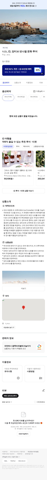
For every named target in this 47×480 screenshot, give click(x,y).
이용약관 (4, 451)
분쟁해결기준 (29, 454)
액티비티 (26, 146)
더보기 (23, 288)
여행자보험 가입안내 (8, 454)
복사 (8, 323)
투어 (17, 146)
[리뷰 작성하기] (43, 390)
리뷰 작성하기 (23, 434)
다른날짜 (39, 91)
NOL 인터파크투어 (10, 396)
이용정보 (29, 83)
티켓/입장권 (8, 146)
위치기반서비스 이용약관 (17, 451)
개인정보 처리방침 (33, 451)
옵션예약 (6, 83)
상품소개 (17, 83)
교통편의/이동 (38, 146)
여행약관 (19, 454)
